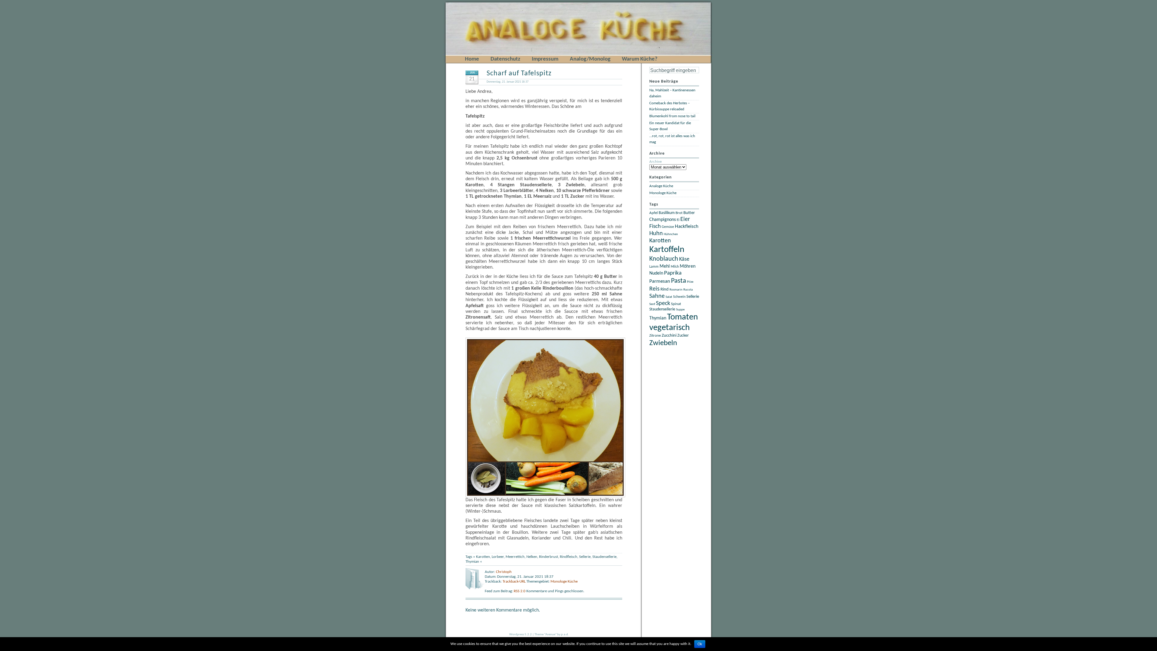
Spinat (676, 304)
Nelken (531, 557)
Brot (679, 213)
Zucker (683, 336)
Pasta (678, 281)
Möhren (687, 266)
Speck (663, 303)
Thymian (472, 562)
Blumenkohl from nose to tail (672, 116)
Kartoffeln (666, 249)
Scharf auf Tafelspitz (519, 73)
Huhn (656, 234)
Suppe (680, 309)
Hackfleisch (686, 226)
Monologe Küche (564, 581)
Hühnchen (671, 234)
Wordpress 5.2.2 (520, 634)
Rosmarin (675, 289)
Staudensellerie (604, 557)
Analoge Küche (661, 186)
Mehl (665, 266)
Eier (685, 219)
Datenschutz (505, 59)
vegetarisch (669, 327)
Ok (700, 644)
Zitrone (655, 336)
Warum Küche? (639, 59)
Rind (664, 289)
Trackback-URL (514, 581)
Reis (654, 289)
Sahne (657, 296)
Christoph (504, 572)
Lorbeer (498, 557)
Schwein (679, 297)
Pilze (690, 282)
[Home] (456, 3)
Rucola (688, 289)
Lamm (654, 267)
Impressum (545, 59)
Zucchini (669, 335)
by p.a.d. (563, 634)
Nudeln (656, 273)
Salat (669, 297)
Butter (689, 213)
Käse (684, 259)
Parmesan (659, 281)
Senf (652, 304)
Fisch (655, 226)
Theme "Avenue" (546, 634)
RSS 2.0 (520, 591)
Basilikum (667, 213)
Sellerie (585, 557)
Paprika (673, 273)
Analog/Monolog (590, 59)
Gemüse (668, 227)
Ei (678, 220)
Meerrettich (515, 557)
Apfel (653, 213)
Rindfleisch (568, 557)
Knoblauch (663, 259)
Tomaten (682, 317)
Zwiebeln (663, 343)
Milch (675, 267)
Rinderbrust (548, 557)
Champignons (662, 219)
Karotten (483, 557)
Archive (655, 162)
